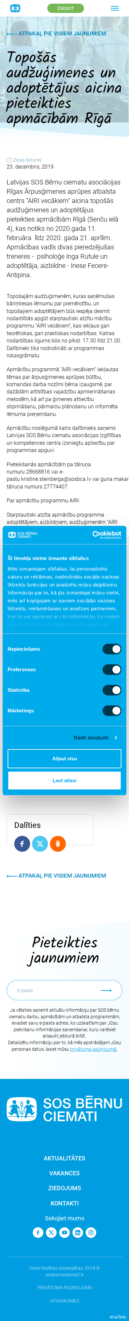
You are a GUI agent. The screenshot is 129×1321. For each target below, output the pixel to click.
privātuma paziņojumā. (93, 1049)
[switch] (112, 669)
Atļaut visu (64, 758)
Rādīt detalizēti (91, 737)
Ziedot (65, 8)
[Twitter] (51, 1232)
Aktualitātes (64, 1158)
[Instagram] (91, 1232)
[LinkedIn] (77, 1232)
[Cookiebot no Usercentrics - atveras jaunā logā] (92, 535)
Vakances (64, 1173)
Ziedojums (64, 1188)
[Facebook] (38, 1232)
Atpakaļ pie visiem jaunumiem (61, 33)
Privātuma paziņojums (64, 1287)
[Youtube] (64, 1232)
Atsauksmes (64, 1300)
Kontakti (65, 1203)
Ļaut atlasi (64, 780)
